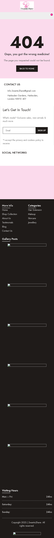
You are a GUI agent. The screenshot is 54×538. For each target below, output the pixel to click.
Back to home (27, 68)
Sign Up (42, 130)
